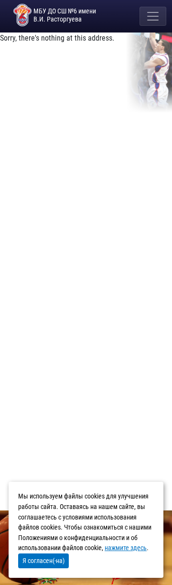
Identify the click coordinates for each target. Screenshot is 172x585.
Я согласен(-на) (43, 560)
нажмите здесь (126, 548)
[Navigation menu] (153, 16)
